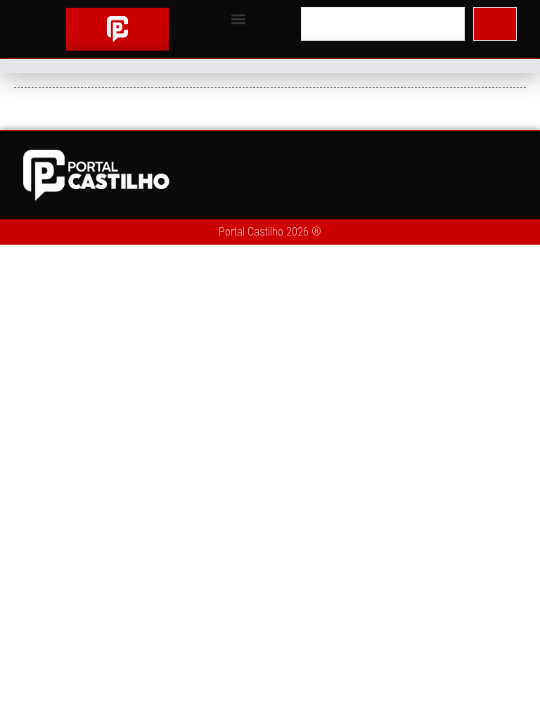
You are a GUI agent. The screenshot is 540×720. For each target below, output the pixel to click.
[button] (238, 18)
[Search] (495, 24)
